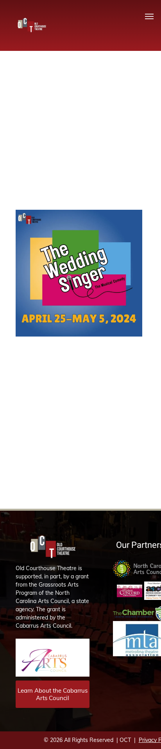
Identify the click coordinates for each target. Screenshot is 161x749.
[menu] (149, 16)
